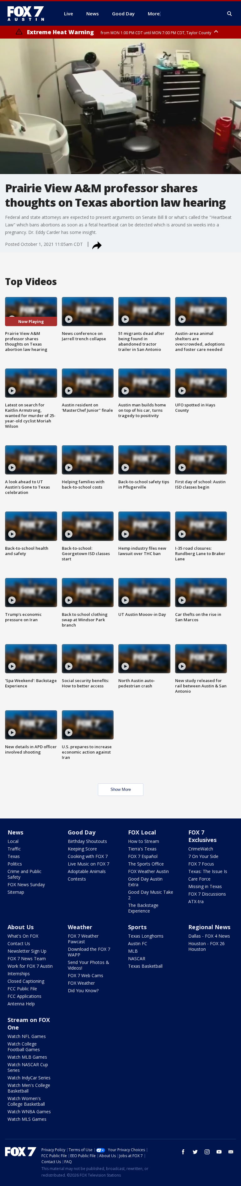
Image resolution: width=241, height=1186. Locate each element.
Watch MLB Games (27, 1057)
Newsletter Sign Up (27, 951)
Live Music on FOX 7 (88, 864)
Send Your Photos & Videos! (88, 965)
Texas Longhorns (145, 936)
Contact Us (19, 943)
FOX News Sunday (26, 884)
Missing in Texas (205, 886)
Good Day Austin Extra (145, 881)
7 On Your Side (203, 856)
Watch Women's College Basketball (26, 1101)
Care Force (199, 879)
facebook (183, 1152)
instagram (207, 1152)
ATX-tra (196, 901)
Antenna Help (21, 1004)
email (231, 1152)
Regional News (209, 927)
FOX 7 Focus (201, 864)
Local (13, 841)
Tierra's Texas (142, 849)
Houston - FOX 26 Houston (206, 946)
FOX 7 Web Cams (85, 975)
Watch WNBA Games (29, 1112)
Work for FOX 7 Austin (30, 966)
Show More (120, 789)
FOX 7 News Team (27, 958)
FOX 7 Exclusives (202, 836)
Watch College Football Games (24, 1046)
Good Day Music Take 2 (150, 895)
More (154, 13)
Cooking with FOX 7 (88, 856)
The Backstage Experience (143, 908)
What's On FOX (23, 936)
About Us (21, 927)
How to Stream (143, 841)
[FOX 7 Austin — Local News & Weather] (28, 13)
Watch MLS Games (27, 1119)
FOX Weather (81, 983)
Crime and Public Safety (24, 874)
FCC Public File (22, 989)
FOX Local (142, 832)
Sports (137, 927)
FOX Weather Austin (148, 871)
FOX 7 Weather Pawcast (83, 939)
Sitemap (16, 892)
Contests (77, 879)
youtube (219, 1152)
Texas (14, 856)
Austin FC (137, 943)
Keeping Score (82, 849)
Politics (15, 864)
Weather (80, 927)
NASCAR (136, 958)
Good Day (81, 832)
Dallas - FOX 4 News (209, 936)
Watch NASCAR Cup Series (28, 1067)
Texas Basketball (145, 966)
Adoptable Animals (87, 871)
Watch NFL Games (27, 1036)
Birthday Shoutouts (87, 841)
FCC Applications (24, 996)
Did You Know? (83, 990)
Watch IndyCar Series (29, 1078)
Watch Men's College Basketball (29, 1088)
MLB (133, 951)
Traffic (14, 849)
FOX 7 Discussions (207, 894)
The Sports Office (146, 864)
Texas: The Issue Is (207, 871)
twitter (195, 1152)
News (15, 832)
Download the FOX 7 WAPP (89, 952)
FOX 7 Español (143, 856)
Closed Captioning (26, 981)
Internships (19, 974)
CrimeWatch (200, 849)
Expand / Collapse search (229, 14)
